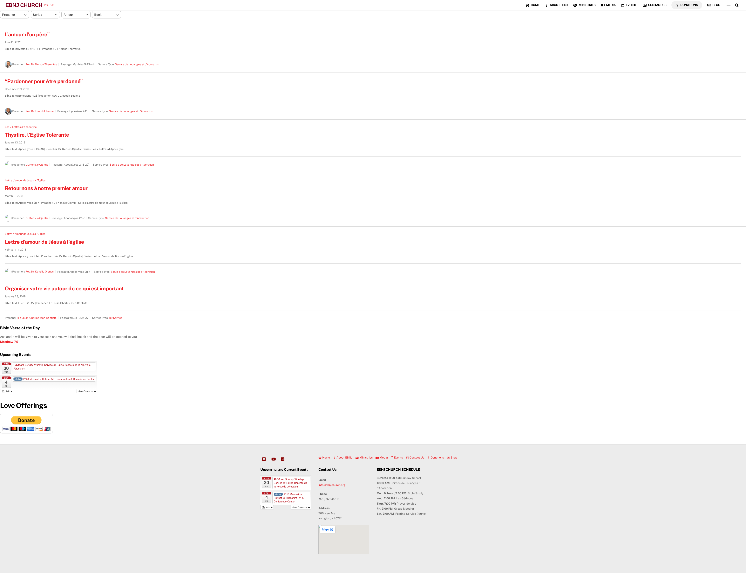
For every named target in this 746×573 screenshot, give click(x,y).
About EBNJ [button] (344, 457)
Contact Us (657, 5)
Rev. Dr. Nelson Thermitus (41, 64)
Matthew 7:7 (9, 342)
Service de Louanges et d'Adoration (137, 64)
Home (534, 5)
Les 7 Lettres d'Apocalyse (21, 126)
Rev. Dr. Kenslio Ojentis (39, 271)
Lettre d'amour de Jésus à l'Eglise (25, 180)
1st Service (115, 318)
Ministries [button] (366, 457)
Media (611, 5)
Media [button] (383, 457)
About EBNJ (558, 5)
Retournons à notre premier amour (46, 188)
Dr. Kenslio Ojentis (36, 164)
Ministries (586, 5)
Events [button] (398, 457)
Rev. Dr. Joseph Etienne (39, 111)
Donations (689, 5)
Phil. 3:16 (49, 5)
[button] (6, 391)
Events (631, 5)
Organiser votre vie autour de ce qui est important (64, 288)
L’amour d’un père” (27, 34)
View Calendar (86, 391)
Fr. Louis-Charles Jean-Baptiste (37, 318)
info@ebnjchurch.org (331, 485)
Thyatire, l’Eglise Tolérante (37, 135)
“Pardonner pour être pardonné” (44, 81)
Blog (716, 5)
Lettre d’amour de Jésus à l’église (44, 242)
